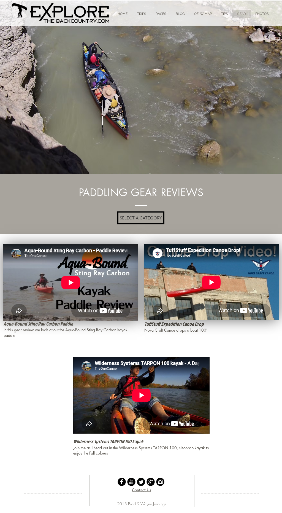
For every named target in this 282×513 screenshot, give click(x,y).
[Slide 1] (141, 160)
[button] (140, 217)
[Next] (252, 87)
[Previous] (30, 87)
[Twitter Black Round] (141, 482)
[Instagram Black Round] (160, 482)
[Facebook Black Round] (122, 482)
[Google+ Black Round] (151, 482)
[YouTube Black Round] (131, 482)
